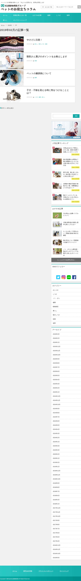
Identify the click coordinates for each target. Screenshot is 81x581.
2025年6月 (56, 371)
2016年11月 (56, 549)
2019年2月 (56, 462)
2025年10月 (56, 355)
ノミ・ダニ (56, 298)
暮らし (5, 20)
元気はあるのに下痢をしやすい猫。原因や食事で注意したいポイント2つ (71, 150)
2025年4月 (56, 379)
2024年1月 (56, 442)
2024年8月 (56, 413)
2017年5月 (56, 537)
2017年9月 (56, 520)
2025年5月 (56, 375)
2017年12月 (56, 508)
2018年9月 (56, 483)
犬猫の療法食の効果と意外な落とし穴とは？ (70, 223)
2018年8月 (56, 487)
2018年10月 (56, 479)
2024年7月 (56, 417)
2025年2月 (56, 388)
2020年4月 (56, 446)
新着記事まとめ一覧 (20, 15)
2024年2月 (56, 437)
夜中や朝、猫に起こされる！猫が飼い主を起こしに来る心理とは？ (71, 175)
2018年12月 (56, 470)
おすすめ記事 (37, 15)
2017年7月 (56, 528)
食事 (68, 15)
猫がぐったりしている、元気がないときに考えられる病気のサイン (71, 198)
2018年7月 (56, 491)
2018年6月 (56, 495)
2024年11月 (56, 400)
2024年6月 (56, 421)
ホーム (5, 15)
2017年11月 (56, 512)
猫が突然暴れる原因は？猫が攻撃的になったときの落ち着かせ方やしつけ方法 (71, 163)
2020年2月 (56, 454)
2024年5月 (56, 425)
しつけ (58, 15)
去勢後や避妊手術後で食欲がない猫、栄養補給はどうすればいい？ (71, 186)
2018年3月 (56, 499)
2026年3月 (56, 334)
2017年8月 (56, 524)
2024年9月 (56, 408)
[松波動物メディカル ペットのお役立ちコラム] (18, 7)
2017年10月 (56, 516)
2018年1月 (56, 504)
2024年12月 (56, 396)
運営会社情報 (27, 571)
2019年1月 (56, 466)
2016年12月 (56, 545)
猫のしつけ (41, 44)
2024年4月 (56, 429)
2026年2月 (56, 338)
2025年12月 (56, 346)
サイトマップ (64, 571)
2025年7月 (56, 367)
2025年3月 (56, 384)
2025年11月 (56, 350)
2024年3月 (56, 433)
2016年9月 (56, 557)
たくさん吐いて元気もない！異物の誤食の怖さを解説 (70, 233)
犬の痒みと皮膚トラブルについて (70, 214)
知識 (46, 44)
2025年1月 (56, 392)
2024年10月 (56, 404)
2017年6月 (56, 533)
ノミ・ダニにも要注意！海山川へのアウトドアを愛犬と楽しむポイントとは (70, 252)
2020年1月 (56, 458)
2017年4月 (56, 541)
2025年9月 (56, 359)
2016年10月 (56, 553)
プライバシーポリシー (46, 571)
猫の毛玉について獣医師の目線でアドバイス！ (70, 241)
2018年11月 (56, 475)
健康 (48, 15)
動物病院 (55, 306)
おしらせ (55, 290)
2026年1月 (56, 342)
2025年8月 (56, 363)
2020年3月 (56, 450)
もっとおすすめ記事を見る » (66, 260)
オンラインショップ (20, 20)
